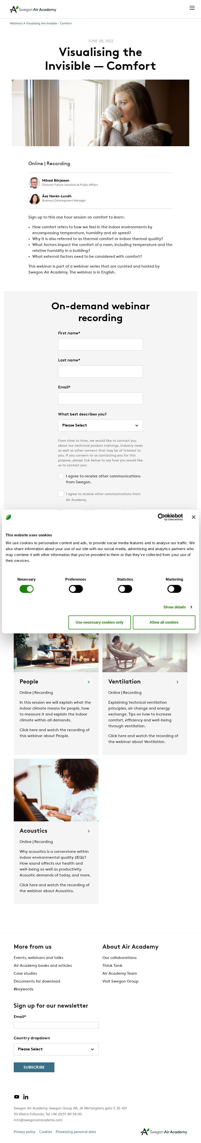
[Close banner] (193, 517)
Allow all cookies (164, 622)
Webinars (16, 23)
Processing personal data (76, 1132)
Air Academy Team (119, 974)
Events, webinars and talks (38, 958)
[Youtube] (17, 1099)
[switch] (76, 589)
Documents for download (37, 982)
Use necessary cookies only (99, 622)
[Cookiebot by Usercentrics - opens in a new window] (161, 517)
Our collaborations (119, 958)
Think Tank (112, 966)
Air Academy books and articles (43, 966)
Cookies (45, 1132)
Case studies (25, 974)
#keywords (23, 989)
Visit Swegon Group (120, 982)
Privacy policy (24, 1132)
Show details (174, 607)
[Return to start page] (33, 9)
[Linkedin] (26, 1099)
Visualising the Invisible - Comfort (49, 23)
